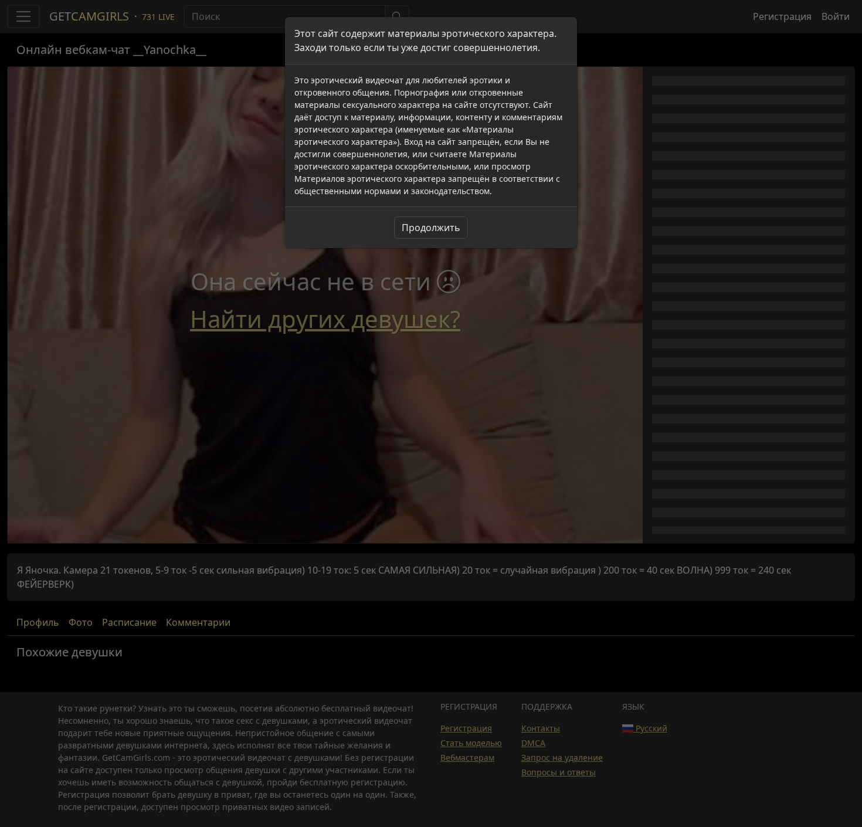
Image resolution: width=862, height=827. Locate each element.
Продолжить (431, 227)
